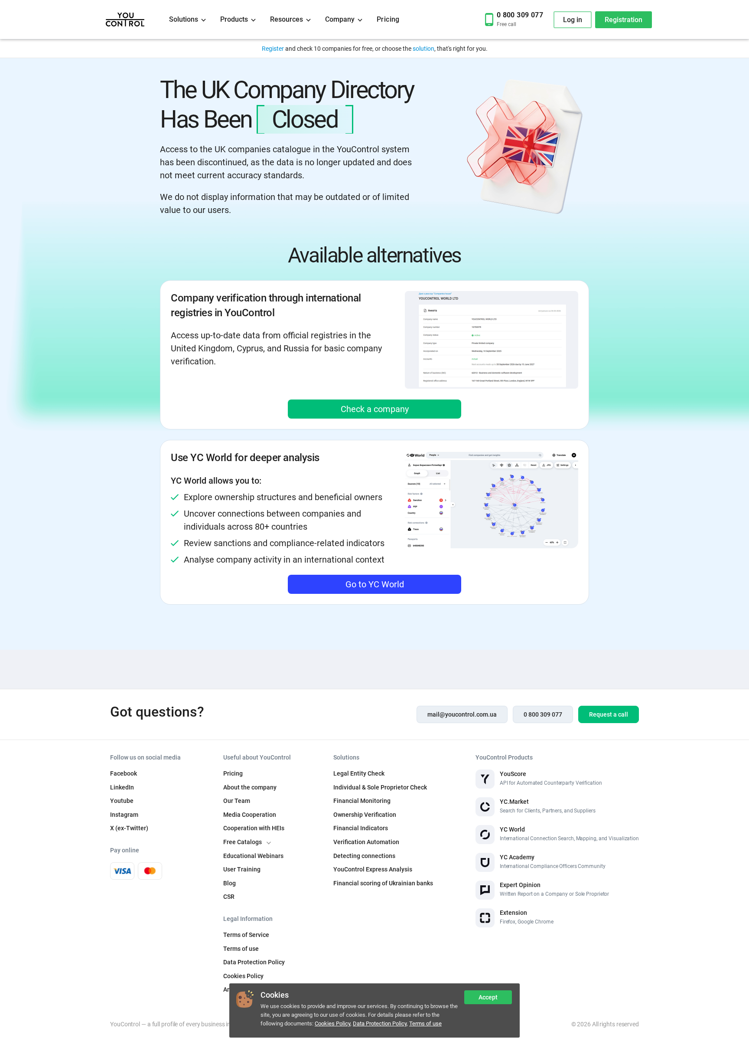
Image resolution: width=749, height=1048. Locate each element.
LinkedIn (122, 787)
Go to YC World (374, 584)
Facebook (123, 773)
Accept (488, 997)
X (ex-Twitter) (129, 828)
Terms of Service (246, 934)
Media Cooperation (249, 814)
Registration (623, 20)
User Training (242, 869)
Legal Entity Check (358, 773)
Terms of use (425, 1023)
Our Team (236, 800)
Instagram (124, 814)
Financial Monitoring (362, 800)
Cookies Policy (332, 1023)
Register (273, 48)
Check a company (375, 409)
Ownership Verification (364, 814)
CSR (228, 896)
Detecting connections (364, 855)
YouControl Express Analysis (372, 869)
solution (423, 48)
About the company (250, 787)
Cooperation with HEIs (253, 828)
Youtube (122, 800)
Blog (229, 883)
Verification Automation (366, 841)
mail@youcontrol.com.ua (462, 714)
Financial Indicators (360, 828)
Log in (572, 20)
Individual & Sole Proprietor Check (380, 787)
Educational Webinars (253, 855)
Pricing (388, 19)
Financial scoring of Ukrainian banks (383, 883)
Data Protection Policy (380, 1023)
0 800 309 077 (543, 714)
